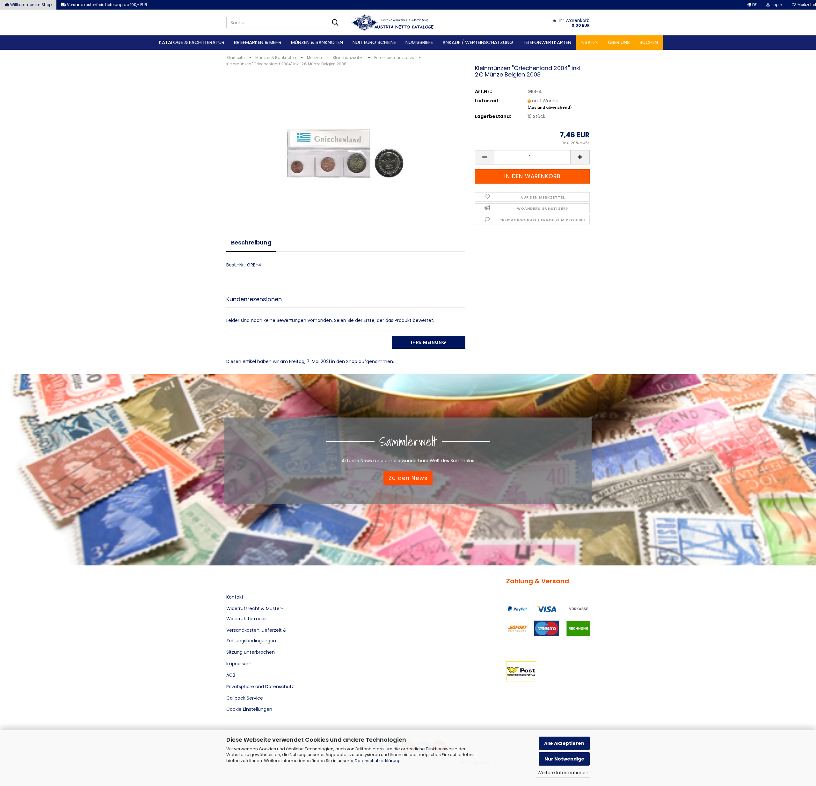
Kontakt (235, 597)
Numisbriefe (419, 42)
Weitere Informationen (562, 772)
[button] (752, 5)
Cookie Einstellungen (249, 709)
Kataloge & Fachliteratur (191, 42)
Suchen (648, 42)
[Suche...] (335, 23)
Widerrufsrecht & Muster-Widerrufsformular (255, 613)
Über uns (619, 42)
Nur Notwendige (564, 759)
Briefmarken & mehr (257, 42)
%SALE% (590, 42)
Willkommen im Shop (30, 4)
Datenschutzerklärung (378, 761)
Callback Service (244, 698)
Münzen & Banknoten (317, 42)
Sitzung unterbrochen (250, 652)
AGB (230, 675)
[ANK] (392, 22)
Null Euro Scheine (374, 42)
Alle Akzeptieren (564, 743)
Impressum (238, 663)
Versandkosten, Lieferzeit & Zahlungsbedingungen (256, 635)
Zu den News (408, 478)
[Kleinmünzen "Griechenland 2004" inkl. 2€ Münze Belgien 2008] (346, 143)
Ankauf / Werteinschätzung (477, 42)
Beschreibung (251, 242)
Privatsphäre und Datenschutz (260, 686)
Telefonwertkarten (547, 42)
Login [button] (776, 4)
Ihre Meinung (428, 342)
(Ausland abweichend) (550, 107)
